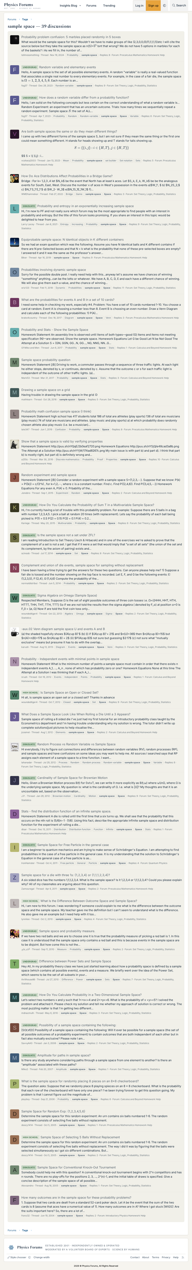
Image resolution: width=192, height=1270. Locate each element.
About (145, 1257)
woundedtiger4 (29, 613)
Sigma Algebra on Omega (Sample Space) (60, 595)
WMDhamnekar (29, 194)
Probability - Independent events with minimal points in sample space (70, 659)
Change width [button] (42, 1257)
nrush (24, 677)
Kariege (25, 523)
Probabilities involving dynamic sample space (53, 270)
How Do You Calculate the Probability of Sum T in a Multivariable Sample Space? (88, 505)
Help (175, 1257)
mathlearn (26, 399)
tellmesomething (30, 55)
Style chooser (18, 1257)
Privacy (166, 1257)
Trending (109, 5)
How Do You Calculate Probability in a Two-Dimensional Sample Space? (82, 995)
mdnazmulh (27, 1013)
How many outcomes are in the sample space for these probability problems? (76, 1197)
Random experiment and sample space (48, 475)
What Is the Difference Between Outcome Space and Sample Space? (80, 901)
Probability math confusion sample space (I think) (56, 411)
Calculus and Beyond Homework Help (157, 347)
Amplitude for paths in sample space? (57, 1055)
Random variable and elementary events (59, 67)
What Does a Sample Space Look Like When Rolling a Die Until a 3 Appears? (75, 714)
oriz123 (25, 287)
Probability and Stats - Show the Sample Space (54, 330)
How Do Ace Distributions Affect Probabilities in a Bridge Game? (66, 176)
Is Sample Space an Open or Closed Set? (60, 692)
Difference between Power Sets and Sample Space (67, 961)
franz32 (25, 1215)
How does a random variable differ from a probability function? (76, 97)
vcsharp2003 (28, 160)
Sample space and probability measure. (59, 931)
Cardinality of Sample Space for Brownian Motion (65, 778)
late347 (25, 429)
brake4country (29, 317)
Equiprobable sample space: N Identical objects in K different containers (72, 239)
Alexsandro (27, 1185)
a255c (24, 459)
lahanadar (26, 762)
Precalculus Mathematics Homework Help (142, 55)
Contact (135, 1257)
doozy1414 (27, 1125)
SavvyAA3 (26, 1043)
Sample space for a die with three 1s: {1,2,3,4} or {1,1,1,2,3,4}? (65, 875)
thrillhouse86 (28, 979)
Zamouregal (27, 888)
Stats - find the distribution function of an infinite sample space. (66, 811)
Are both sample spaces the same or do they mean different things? (69, 131)
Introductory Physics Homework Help (126, 1215)
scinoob (25, 553)
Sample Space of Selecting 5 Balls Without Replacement (71, 1137)
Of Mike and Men (30, 347)
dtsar (24, 829)
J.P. (23, 796)
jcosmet (25, 732)
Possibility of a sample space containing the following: (69, 1025)
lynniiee (25, 919)
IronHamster (28, 863)
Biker (24, 257)
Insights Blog (68, 5)
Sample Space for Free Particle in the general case (66, 845)
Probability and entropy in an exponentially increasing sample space (78, 206)
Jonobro (25, 493)
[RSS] (182, 1257)
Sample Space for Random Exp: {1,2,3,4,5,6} (53, 1111)
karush (25, 647)
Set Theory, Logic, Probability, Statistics (136, 85)
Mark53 (25, 377)
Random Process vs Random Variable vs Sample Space (69, 744)
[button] (80, 5)
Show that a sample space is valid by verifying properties (62, 441)
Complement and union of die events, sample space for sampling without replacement (82, 565)
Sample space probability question (45, 360)
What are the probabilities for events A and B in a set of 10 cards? (67, 300)
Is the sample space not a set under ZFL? (59, 535)
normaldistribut (29, 583)
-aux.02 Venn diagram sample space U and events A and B (63, 629)
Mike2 (24, 1069)
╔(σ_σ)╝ (25, 949)
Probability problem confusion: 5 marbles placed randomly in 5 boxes (71, 37)
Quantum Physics (158, 863)
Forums (91, 5)
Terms (155, 1257)
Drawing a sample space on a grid (45, 390)
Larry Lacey (27, 224)
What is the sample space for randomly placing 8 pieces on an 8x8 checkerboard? (80, 1081)
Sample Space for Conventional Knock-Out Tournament (69, 1167)
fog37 (24, 85)
